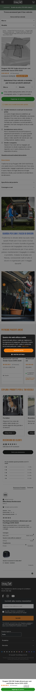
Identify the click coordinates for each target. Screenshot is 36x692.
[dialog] (18, 346)
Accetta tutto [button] (18, 350)
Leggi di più (25, 346)
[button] (18, 354)
